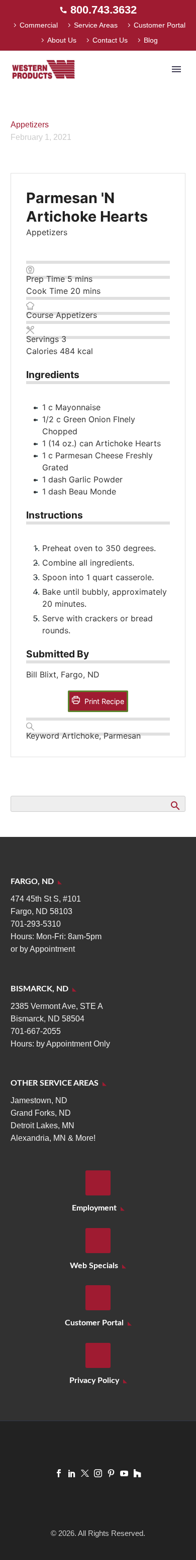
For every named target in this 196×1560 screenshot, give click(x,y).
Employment (94, 1208)
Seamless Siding (119, 84)
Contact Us (110, 40)
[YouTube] (124, 1473)
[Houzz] (137, 1473)
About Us (61, 40)
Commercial (39, 25)
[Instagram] (98, 1473)
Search (174, 805)
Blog (151, 40)
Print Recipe (103, 701)
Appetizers (30, 124)
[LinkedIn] (72, 1473)
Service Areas (96, 25)
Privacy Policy (94, 1380)
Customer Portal (159, 25)
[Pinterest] (111, 1473)
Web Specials (94, 1266)
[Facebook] (59, 1473)
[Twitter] (85, 1473)
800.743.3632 (103, 10)
